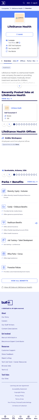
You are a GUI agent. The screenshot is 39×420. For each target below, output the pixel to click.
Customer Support (8, 350)
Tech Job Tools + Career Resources (14, 362)
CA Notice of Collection (19, 406)
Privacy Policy (19, 395)
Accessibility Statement (19, 389)
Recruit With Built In (9, 337)
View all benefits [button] (19, 281)
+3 (36, 223)
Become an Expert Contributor (13, 341)
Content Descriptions (9, 329)
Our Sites (5, 379)
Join (28, 3)
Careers (4, 321)
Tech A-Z (5, 370)
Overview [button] (7, 61)
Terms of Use (19, 399)
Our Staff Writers (8, 325)
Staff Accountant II (10, 112)
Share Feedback (7, 354)
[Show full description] (19, 86)
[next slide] (9, 124)
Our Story (5, 317)
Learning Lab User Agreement (19, 385)
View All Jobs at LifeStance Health (18, 287)
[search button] (23, 2)
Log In (35, 3)
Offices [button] (22, 61)
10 (36, 124)
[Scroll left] (2, 61)
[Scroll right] (37, 61)
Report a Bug (6, 358)
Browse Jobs (6, 366)
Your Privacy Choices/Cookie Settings (19, 402)
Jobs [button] (15, 61)
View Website (12, 51)
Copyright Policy (19, 392)
